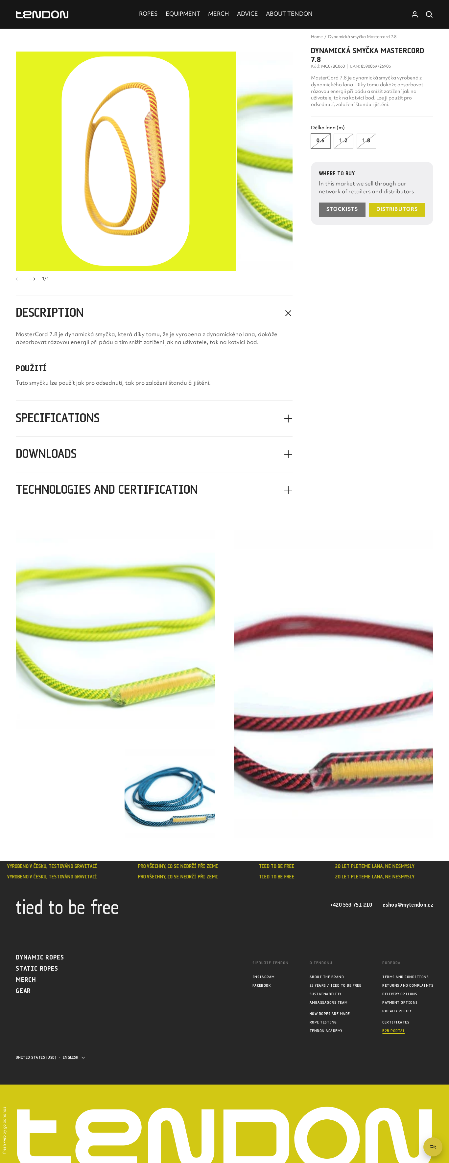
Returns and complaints (407, 985)
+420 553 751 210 (351, 905)
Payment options (399, 1002)
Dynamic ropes (40, 958)
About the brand (327, 977)
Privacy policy (397, 1011)
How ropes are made (330, 1014)
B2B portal (393, 1031)
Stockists (342, 210)
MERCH (218, 14)
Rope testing (323, 1022)
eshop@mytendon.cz (408, 905)
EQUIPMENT (183, 14)
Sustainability (326, 994)
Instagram (263, 977)
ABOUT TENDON (289, 14)
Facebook (261, 985)
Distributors (397, 210)
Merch (26, 980)
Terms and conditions (405, 977)
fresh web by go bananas (5, 1130)
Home (317, 37)
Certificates (395, 1022)
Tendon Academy (326, 1031)
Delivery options (399, 994)
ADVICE (247, 14)
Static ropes (37, 969)
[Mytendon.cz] (42, 15)
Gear (23, 991)
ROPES (148, 14)
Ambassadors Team (329, 1002)
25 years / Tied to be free (335, 985)
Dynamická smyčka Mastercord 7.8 (362, 37)
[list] (154, 161)
